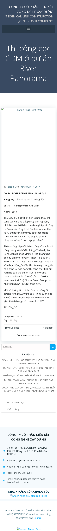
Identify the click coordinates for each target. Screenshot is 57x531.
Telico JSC (11, 186)
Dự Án (19, 316)
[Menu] (28, 28)
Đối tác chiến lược (15, 402)
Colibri (37, 518)
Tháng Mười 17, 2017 (29, 186)
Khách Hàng (13, 409)
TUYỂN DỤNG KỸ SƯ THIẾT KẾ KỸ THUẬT (23, 375)
